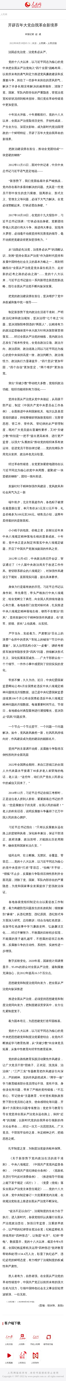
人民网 (3, 14)
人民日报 (9, 1344)
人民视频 (9, 1363)
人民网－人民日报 (48, 43)
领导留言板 (48, 1344)
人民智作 (35, 1363)
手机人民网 (35, 1344)
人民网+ (21, 1344)
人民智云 (22, 1363)
